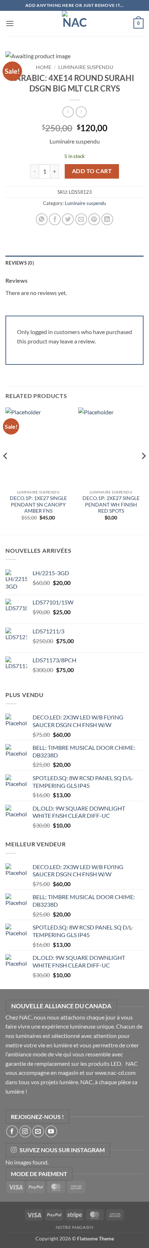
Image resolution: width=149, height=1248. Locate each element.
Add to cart (92, 171)
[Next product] (67, 111)
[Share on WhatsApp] (42, 219)
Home (43, 67)
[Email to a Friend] (81, 219)
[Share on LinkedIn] (107, 219)
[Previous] (5, 470)
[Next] (143, 470)
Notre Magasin (75, 1227)
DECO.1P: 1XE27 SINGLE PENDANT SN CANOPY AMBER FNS (38, 504)
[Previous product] (81, 111)
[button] (9, 23)
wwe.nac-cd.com (115, 1072)
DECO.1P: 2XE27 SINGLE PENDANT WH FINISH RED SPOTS (111, 504)
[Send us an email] (38, 1131)
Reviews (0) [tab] (19, 263)
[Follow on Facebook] (12, 1131)
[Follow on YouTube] (51, 1131)
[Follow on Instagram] (25, 1131)
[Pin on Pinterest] (94, 219)
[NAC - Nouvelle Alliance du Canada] (74, 23)
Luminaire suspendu (85, 67)
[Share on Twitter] (68, 219)
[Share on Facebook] (55, 219)
